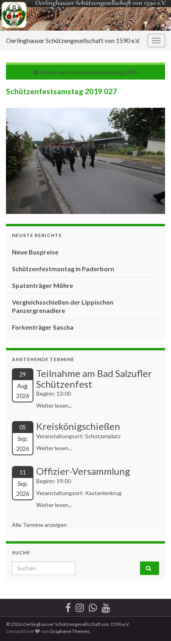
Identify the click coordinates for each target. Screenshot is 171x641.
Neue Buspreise (35, 252)
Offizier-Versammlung (83, 471)
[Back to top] (153, 623)
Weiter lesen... (54, 405)
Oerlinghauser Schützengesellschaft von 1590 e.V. (73, 40)
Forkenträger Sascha (43, 327)
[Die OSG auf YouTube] (106, 606)
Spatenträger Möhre (42, 285)
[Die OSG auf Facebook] (68, 606)
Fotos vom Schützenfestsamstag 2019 (90, 72)
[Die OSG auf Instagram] (80, 606)
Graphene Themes (70, 631)
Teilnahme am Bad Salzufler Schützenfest (94, 378)
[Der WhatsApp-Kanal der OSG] (93, 606)
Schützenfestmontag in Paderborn (63, 268)
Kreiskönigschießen (78, 426)
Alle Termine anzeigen (39, 524)
